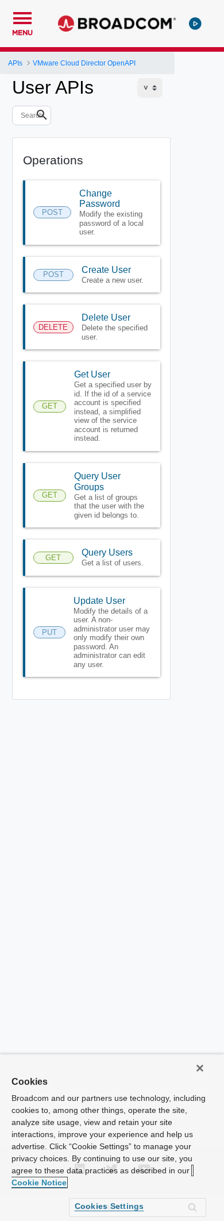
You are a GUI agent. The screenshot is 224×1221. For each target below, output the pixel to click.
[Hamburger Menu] (22, 16)
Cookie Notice (39, 1182)
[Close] (199, 1068)
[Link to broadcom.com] (117, 23)
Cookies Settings (109, 1206)
